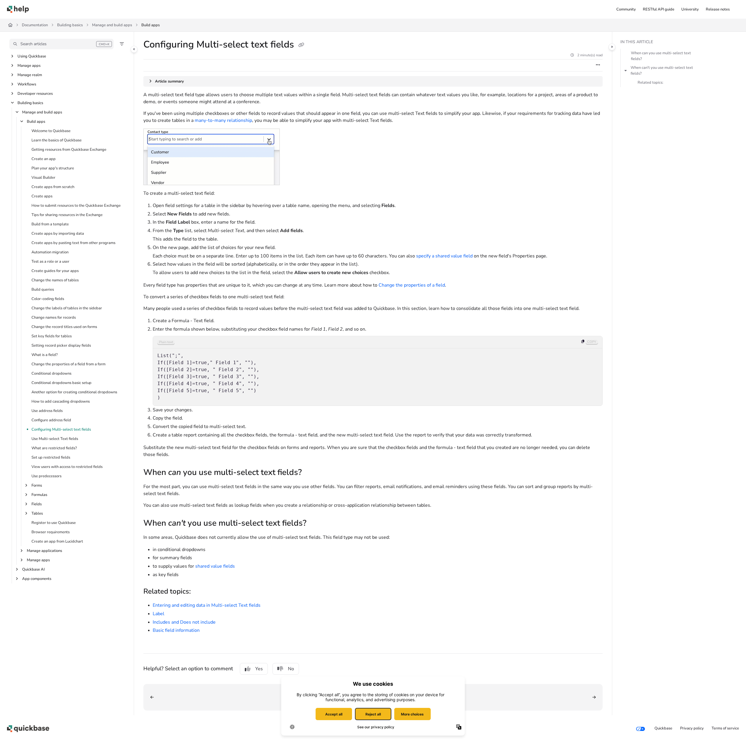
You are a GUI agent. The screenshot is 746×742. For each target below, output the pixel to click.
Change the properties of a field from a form (68, 364)
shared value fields (215, 566)
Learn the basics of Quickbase (56, 140)
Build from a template (50, 224)
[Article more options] (598, 65)
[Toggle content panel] (611, 46)
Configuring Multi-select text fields (61, 429)
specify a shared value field (444, 256)
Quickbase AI (33, 569)
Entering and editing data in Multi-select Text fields (207, 605)
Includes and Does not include (184, 622)
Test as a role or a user (50, 261)
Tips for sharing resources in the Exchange (67, 214)
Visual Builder (43, 177)
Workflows (26, 84)
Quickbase (663, 728)
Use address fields (47, 410)
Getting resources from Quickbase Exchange (68, 149)
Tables (37, 513)
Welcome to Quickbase (51, 131)
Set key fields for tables (51, 336)
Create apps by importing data (57, 233)
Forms (36, 485)
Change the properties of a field (412, 285)
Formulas (39, 494)
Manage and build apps (112, 25)
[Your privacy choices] (640, 728)
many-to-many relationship (223, 120)
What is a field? (44, 354)
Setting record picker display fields (61, 345)
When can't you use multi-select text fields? (662, 70)
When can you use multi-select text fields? (661, 56)
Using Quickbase (31, 56)
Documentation (35, 25)
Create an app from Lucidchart (57, 541)
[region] (378, 371)
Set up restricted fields (50, 457)
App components (36, 578)
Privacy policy (692, 728)
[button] (61, 44)
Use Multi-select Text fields (54, 438)
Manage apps (29, 65)
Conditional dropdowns (51, 373)
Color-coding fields (47, 298)
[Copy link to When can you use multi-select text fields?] (311, 473)
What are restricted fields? (54, 448)
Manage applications (44, 550)
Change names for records (53, 317)
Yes (259, 669)
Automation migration (49, 252)
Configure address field (51, 420)
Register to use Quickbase (53, 522)
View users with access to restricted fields (67, 466)
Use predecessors (46, 476)
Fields (36, 504)
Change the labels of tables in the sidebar (66, 308)
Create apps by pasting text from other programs (73, 242)
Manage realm (29, 75)
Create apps (41, 196)
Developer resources (35, 93)
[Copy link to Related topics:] (200, 592)
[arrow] (625, 70)
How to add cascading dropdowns (60, 401)
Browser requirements (50, 532)
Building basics (70, 25)
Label (158, 614)
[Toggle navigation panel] (134, 49)
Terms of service (725, 728)
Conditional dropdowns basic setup (61, 382)
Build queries (42, 289)
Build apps (150, 25)
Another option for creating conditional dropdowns (74, 392)
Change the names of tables (55, 280)
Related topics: (650, 82)
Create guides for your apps (55, 270)
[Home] (18, 9)
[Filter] (121, 44)
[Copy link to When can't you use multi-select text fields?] (316, 523)
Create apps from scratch (52, 187)
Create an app (43, 159)
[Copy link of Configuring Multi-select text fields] (301, 45)
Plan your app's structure (52, 168)
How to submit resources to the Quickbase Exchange (76, 205)
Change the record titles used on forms (64, 326)
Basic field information (176, 630)
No (291, 669)
